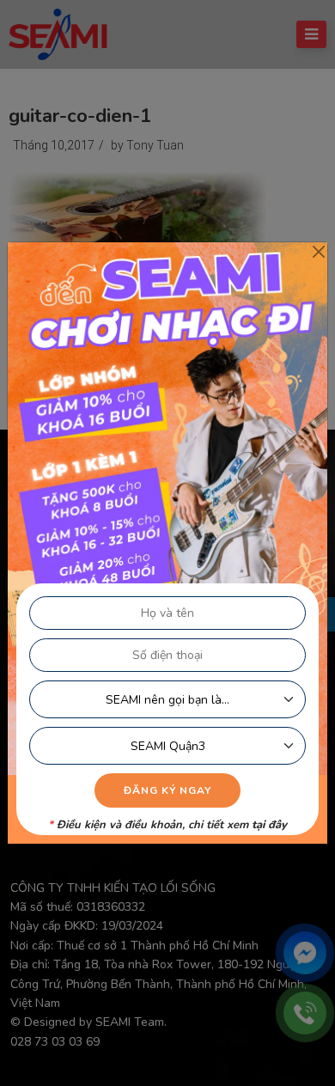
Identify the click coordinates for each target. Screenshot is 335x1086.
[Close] (318, 251)
